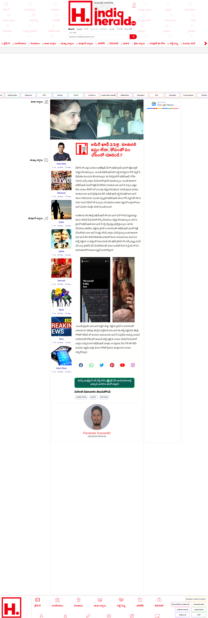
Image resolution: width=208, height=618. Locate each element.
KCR (152, 95)
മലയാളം (72, 32)
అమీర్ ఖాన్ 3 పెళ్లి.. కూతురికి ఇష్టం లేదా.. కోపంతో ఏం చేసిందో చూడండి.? (113, 151)
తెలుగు (71, 29)
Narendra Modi (199, 604)
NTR (39, 95)
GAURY (93, 397)
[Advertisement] (104, 71)
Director (55, 95)
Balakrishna (120, 95)
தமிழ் (112, 29)
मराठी (119, 29)
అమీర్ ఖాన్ (116, 168)
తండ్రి (91, 216)
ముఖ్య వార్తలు (36, 160)
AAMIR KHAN (81, 397)
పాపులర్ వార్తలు (35, 219)
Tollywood (24, 95)
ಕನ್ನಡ (103, 29)
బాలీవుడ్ (102, 168)
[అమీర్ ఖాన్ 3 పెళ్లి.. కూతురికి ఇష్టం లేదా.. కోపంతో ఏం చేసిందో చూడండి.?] (96, 139)
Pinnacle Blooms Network (180, 604)
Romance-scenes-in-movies (195, 599)
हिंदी (86, 29)
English (79, 29)
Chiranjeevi (136, 95)
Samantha (168, 95)
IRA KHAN (104, 397)
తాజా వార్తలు (37, 102)
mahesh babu (8, 95)
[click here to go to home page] (102, 25)
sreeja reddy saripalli (104, 95)
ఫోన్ (114, 241)
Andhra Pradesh (182, 609)
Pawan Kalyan (184, 95)
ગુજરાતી (94, 29)
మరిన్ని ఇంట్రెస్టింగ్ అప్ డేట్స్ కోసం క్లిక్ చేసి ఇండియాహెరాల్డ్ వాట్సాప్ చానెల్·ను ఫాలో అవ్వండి (104, 382)
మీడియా (79, 177)
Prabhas (200, 95)
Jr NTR (71, 95)
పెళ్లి (130, 168)
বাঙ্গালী (128, 29)
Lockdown (87, 95)
